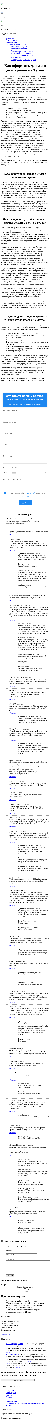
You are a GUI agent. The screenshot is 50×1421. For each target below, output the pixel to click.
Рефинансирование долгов (22, 55)
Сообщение (10, 1259)
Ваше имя (9, 1250)
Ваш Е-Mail (10, 1255)
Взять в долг (11, 1393)
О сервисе (10, 1390)
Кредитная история (19, 49)
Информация (11, 42)
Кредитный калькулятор (21, 53)
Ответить (12, 535)
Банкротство (16, 57)
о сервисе (10, 38)
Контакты (10, 1406)
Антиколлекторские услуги (22, 51)
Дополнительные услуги (16, 44)
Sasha (8, 1363)
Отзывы (9, 1397)
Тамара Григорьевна (14, 1344)
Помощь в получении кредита (23, 60)
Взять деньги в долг (14, 40)
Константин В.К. (13, 1355)
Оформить (5, 1334)
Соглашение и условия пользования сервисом (25, 1403)
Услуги (9, 1395)
